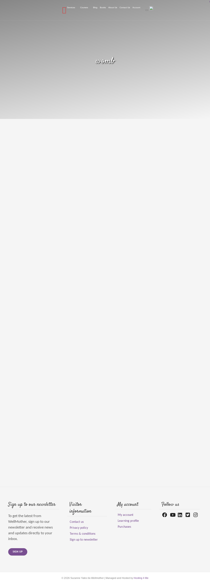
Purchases (124, 527)
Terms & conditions (82, 533)
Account (136, 7)
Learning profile (128, 521)
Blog (95, 7)
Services (71, 7)
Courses (84, 7)
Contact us (77, 522)
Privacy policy (79, 528)
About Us (112, 7)
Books (103, 7)
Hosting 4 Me (141, 578)
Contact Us (125, 7)
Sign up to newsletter (84, 539)
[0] (64, 10)
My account (125, 515)
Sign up (18, 551)
